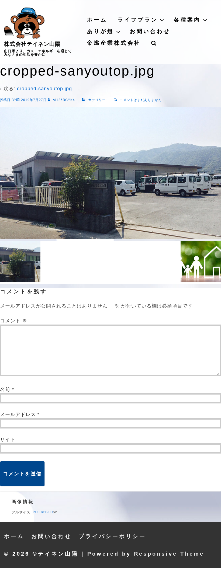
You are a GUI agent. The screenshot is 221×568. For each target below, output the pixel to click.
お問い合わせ (150, 31)
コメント (13, 320)
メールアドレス (18, 414)
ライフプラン (138, 20)
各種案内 (187, 20)
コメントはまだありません (141, 100)
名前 (5, 389)
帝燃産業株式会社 (114, 43)
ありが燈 (100, 31)
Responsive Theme (169, 554)
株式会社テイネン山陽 (32, 44)
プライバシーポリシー (112, 536)
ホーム (97, 20)
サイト (7, 439)
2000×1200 (43, 512)
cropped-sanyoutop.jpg (44, 88)
